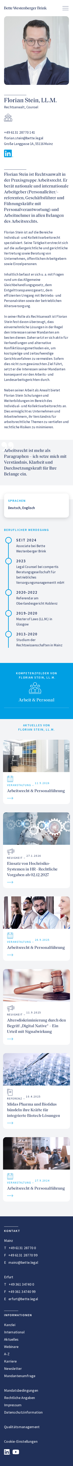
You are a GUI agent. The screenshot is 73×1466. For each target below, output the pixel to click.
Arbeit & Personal (36, 700)
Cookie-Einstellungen (21, 1441)
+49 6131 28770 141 (19, 132)
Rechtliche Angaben (19, 1397)
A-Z (7, 1354)
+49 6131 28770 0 (22, 1247)
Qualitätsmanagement (22, 1426)
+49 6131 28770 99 (23, 1255)
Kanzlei (9, 1324)
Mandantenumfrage (19, 1375)
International (14, 1332)
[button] (65, 8)
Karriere (10, 1361)
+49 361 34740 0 (21, 1284)
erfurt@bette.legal (23, 1299)
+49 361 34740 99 (22, 1291)
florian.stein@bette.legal (23, 138)
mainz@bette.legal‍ (23, 1262)
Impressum (13, 1405)
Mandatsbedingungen (21, 1390)
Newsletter (13, 1368)
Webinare (11, 1346)
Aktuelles (11, 1339)
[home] (25, 8)
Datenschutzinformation (23, 1412)
